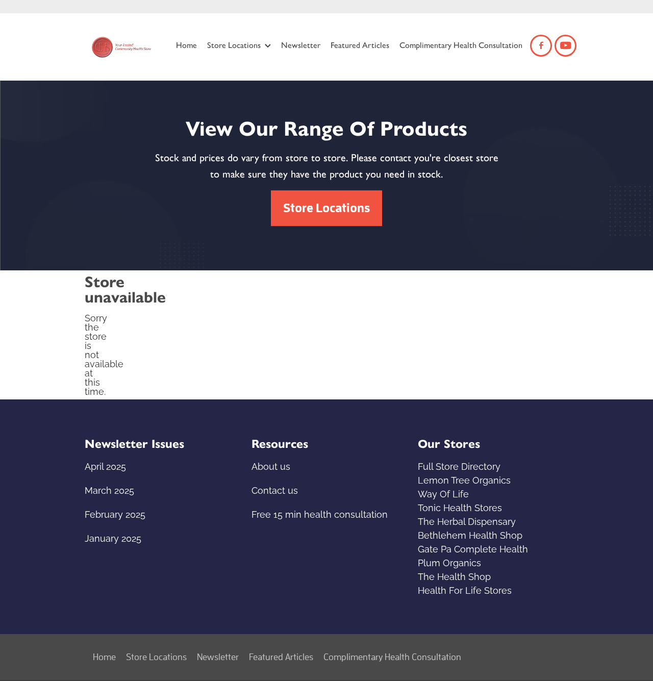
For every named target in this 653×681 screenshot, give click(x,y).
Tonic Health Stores (460, 506)
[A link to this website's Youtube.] (565, 46)
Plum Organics (449, 562)
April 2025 (105, 465)
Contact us (275, 489)
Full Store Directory (459, 465)
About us (271, 465)
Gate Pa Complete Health (473, 548)
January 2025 (113, 537)
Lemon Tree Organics (464, 479)
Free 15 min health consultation (320, 513)
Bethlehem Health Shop (470, 534)
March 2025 (109, 489)
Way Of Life (443, 493)
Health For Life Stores (465, 589)
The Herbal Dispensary (467, 520)
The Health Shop (454, 575)
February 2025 (115, 513)
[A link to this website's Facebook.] (541, 46)
